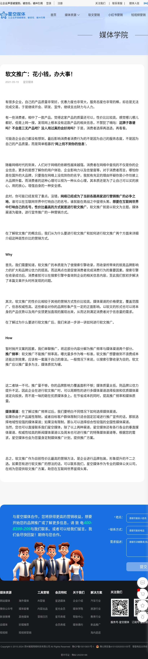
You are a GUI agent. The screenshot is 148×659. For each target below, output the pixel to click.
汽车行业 (96, 600)
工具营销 (43, 592)
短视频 (4, 632)
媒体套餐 (24, 608)
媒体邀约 (78, 624)
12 (20, 592)
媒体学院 (78, 608)
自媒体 (4, 624)
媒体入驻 (134, 3)
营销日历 (43, 616)
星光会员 (60, 608)
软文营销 (94, 15)
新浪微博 (5, 616)
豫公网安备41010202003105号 (115, 646)
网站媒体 (5, 600)
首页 (53, 15)
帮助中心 (78, 616)
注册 (60, 3)
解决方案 (96, 592)
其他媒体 (24, 616)
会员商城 (60, 624)
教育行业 (96, 616)
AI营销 (41, 600)
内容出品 (43, 608)
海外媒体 (24, 600)
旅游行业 (96, 608)
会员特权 (61, 592)
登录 (48, 3)
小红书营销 (115, 15)
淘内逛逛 (96, 632)
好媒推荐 (24, 624)
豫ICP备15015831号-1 (83, 646)
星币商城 (60, 616)
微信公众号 (6, 608)
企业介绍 (78, 600)
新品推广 (96, 624)
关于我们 (78, 592)
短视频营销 (138, 15)
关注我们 (100, 3)
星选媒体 (60, 600)
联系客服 (117, 3)
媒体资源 (70, 15)
